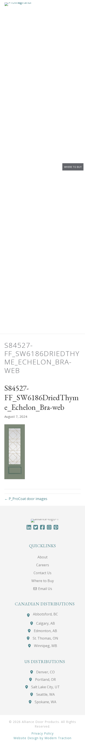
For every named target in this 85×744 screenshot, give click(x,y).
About (42, 557)
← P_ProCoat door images (25, 498)
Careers (42, 565)
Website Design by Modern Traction (42, 738)
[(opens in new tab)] (18, 166)
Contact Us (42, 572)
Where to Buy (73, 167)
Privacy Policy (42, 733)
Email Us (44, 588)
